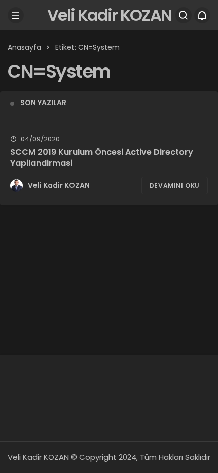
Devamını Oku (175, 185)
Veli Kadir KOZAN (109, 15)
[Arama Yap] (183, 15)
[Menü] (16, 15)
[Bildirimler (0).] (202, 15)
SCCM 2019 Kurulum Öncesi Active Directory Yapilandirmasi (101, 157)
